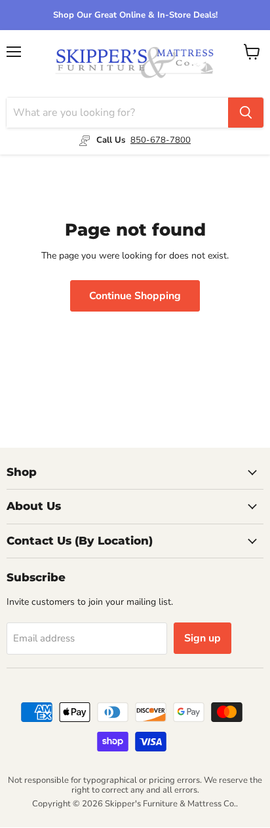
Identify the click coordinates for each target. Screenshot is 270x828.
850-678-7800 (160, 140)
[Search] (245, 113)
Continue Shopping (135, 296)
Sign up (202, 638)
